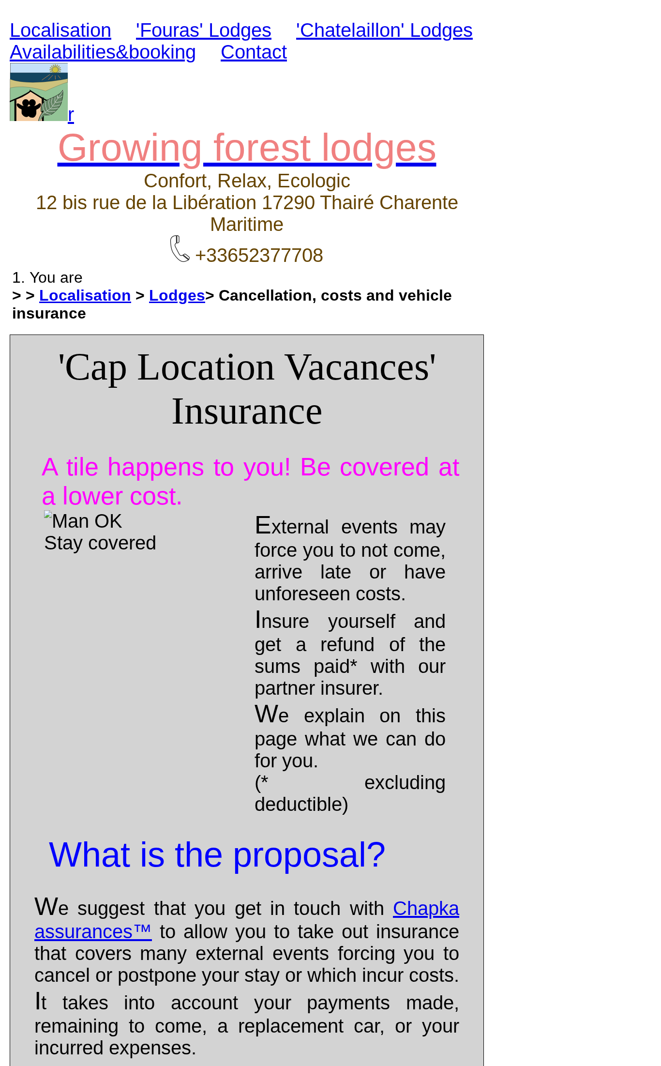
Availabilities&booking (103, 51)
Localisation (60, 30)
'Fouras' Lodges (203, 30)
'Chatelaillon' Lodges (384, 30)
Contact (254, 51)
